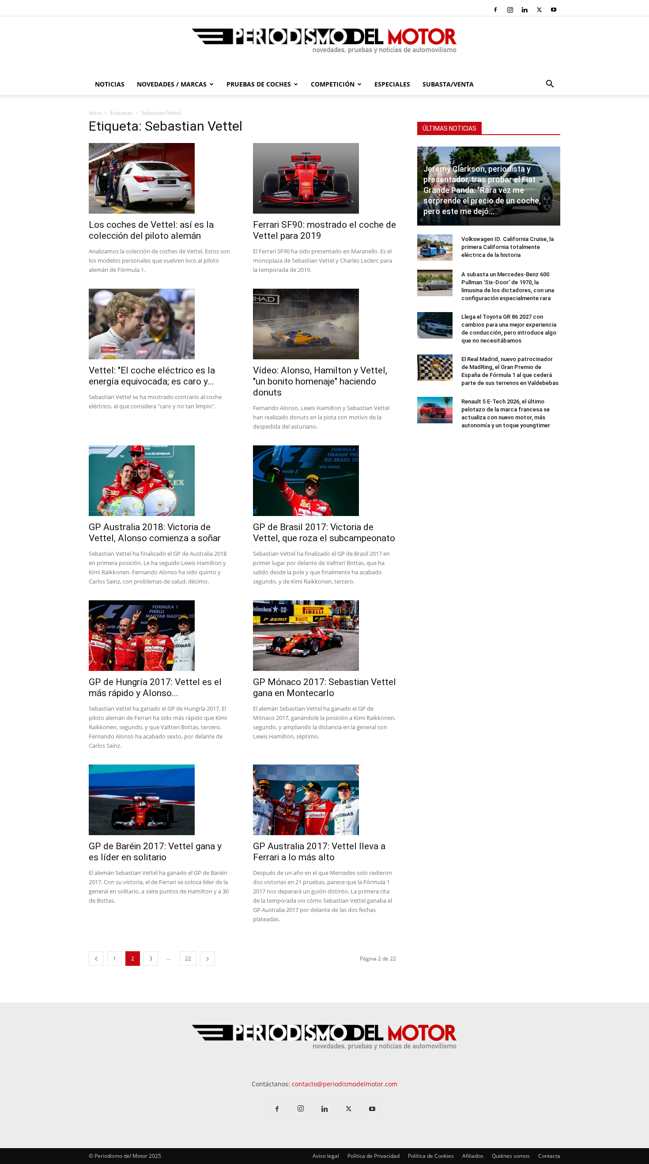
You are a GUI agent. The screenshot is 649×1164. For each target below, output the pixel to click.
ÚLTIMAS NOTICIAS (449, 128)
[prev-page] (96, 958)
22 (188, 958)
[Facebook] (495, 10)
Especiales (392, 84)
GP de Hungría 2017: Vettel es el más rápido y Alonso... (155, 687)
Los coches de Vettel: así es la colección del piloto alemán (151, 230)
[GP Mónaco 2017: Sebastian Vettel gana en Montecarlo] (324, 635)
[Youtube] (553, 10)
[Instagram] (510, 10)
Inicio (95, 113)
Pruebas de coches (258, 84)
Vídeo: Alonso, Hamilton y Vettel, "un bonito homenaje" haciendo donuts (320, 381)
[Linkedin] (524, 10)
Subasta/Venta (448, 84)
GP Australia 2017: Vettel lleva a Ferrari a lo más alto (319, 852)
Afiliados (472, 1156)
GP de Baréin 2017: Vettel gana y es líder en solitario (155, 852)
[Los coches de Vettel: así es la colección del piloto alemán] (160, 178)
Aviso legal (326, 1156)
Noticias (110, 84)
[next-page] (207, 958)
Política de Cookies (431, 1156)
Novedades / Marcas (172, 84)
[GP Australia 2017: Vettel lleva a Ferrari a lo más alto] (324, 800)
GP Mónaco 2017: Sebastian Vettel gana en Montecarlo (324, 687)
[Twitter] (539, 10)
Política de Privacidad (373, 1156)
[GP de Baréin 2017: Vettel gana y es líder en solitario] (160, 800)
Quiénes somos (511, 1156)
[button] (549, 85)
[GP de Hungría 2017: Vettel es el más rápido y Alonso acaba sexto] (160, 635)
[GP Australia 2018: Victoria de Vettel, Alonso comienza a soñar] (160, 480)
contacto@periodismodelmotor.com (344, 1084)
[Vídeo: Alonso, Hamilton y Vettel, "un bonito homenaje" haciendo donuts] (324, 324)
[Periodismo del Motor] (324, 45)
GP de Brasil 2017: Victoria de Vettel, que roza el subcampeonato (324, 532)
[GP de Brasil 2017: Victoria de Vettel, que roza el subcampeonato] (324, 480)
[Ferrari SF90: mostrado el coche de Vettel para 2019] (324, 178)
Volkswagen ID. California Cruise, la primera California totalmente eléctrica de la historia (507, 247)
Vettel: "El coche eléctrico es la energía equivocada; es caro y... (152, 376)
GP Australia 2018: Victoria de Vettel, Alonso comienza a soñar (155, 532)
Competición (333, 84)
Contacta (549, 1156)
